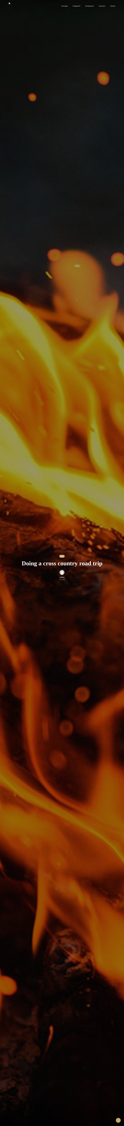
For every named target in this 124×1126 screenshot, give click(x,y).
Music (62, 556)
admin (62, 577)
